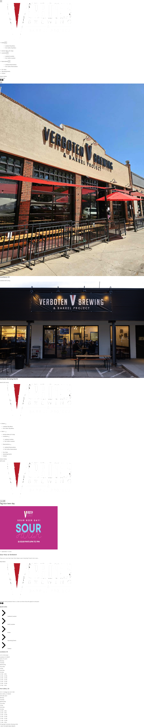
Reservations (6, 444)
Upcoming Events (7, 454)
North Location (11, 624)
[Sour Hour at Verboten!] (29, 527)
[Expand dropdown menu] (10, 444)
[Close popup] (1, 82)
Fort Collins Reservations (10, 449)
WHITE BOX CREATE (10, 726)
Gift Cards (2, 461)
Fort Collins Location (9, 441)
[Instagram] (2, 603)
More (3, 431)
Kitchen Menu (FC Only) (9, 434)
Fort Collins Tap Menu (8, 428)
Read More (2, 561)
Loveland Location (9, 439)
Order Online (3, 459)
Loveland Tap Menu (8, 426)
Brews (3, 423)
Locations (5, 436)
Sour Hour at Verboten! (8, 555)
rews (9, 632)
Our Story (5, 452)
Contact (5, 456)
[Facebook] (1, 603)
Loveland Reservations (10, 447)
